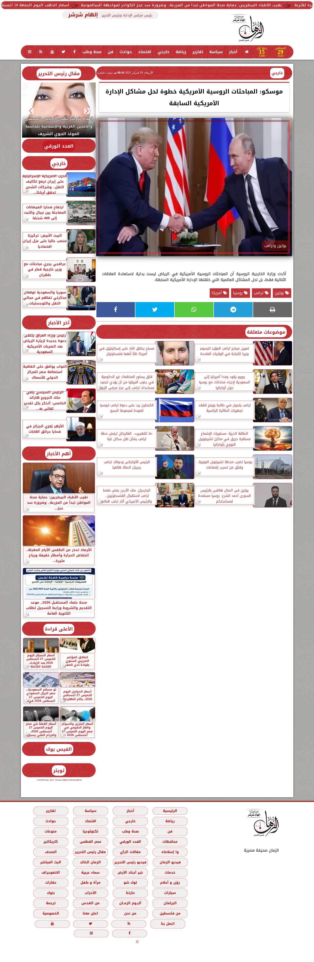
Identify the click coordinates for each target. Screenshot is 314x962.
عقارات (50, 882)
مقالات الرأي (130, 852)
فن (110, 52)
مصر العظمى (90, 841)
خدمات (170, 872)
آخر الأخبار (59, 322)
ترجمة (50, 903)
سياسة (216, 52)
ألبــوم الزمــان (130, 903)
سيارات (170, 893)
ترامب (259, 293)
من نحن (130, 913)
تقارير (197, 52)
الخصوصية (50, 913)
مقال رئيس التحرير (59, 73)
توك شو (130, 882)
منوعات (51, 831)
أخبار (233, 52)
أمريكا (217, 293)
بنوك (50, 893)
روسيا (238, 293)
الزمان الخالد (90, 862)
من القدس (90, 903)
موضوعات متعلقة (266, 332)
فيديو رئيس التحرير (130, 862)
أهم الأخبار (59, 453)
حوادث (125, 52)
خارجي (163, 52)
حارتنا (130, 893)
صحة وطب (92, 52)
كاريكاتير (50, 841)
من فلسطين (169, 913)
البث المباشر (50, 862)
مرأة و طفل (90, 882)
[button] (87, 111)
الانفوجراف (50, 872)
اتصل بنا (168, 923)
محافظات (170, 841)
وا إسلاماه (170, 852)
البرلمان (169, 903)
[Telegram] (233, 309)
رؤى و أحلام (170, 882)
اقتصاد (144, 52)
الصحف (50, 852)
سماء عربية (90, 872)
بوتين (280, 293)
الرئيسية (170, 811)
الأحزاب (90, 893)
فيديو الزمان (170, 862)
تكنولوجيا (90, 831)
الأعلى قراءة (59, 629)
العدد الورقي (59, 146)
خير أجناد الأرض (130, 872)
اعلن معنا (90, 913)
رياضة (181, 52)
